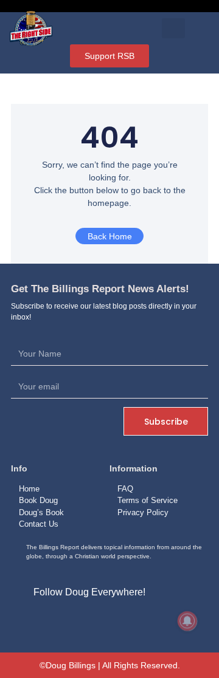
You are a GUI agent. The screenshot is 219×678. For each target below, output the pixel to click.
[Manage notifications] (187, 621)
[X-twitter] (109, 620)
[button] (174, 28)
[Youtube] (137, 620)
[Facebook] (81, 620)
